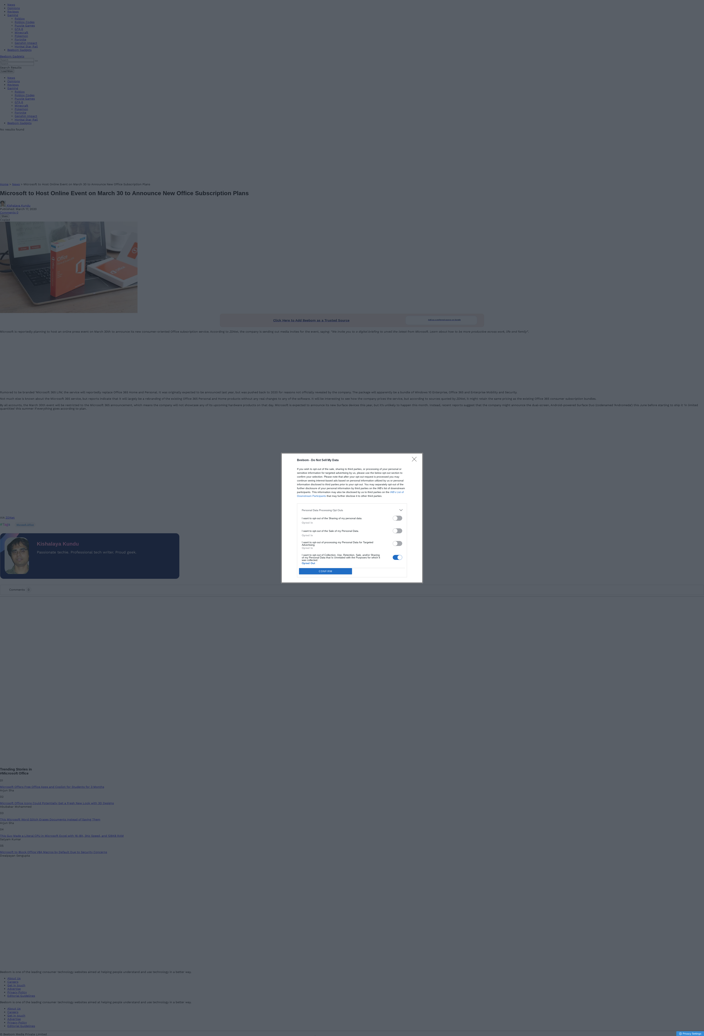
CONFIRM (325, 571)
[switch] (397, 518)
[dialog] (352, 518)
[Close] (415, 460)
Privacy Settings (692, 1033)
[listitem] (352, 510)
